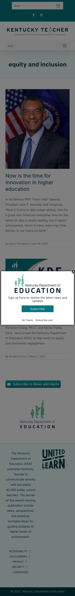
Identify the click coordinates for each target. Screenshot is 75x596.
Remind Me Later (44, 320)
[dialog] (37, 298)
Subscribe (37, 309)
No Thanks (27, 320)
